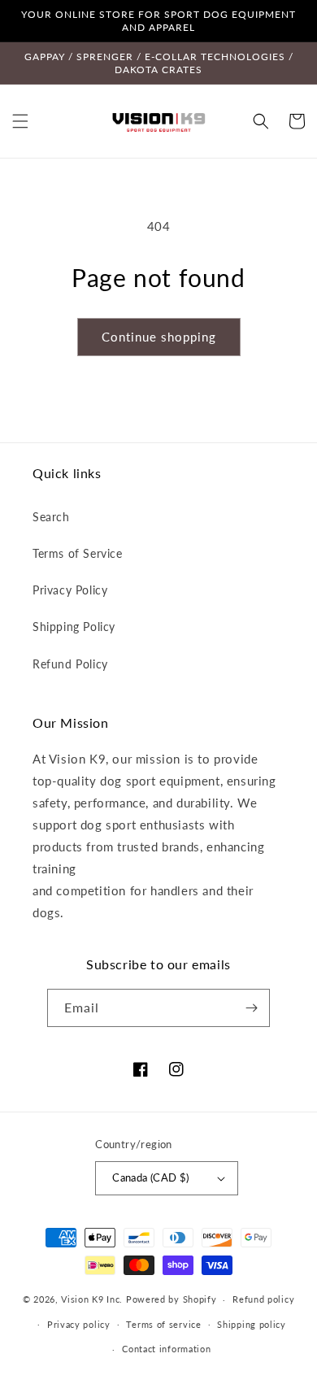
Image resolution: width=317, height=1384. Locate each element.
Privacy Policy (70, 590)
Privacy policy (79, 1324)
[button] (20, 121)
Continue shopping (159, 336)
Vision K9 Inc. (92, 1299)
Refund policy (263, 1299)
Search (51, 517)
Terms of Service (78, 553)
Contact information (166, 1348)
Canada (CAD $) (150, 1177)
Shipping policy (251, 1324)
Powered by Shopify (171, 1299)
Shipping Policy (74, 626)
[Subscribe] (251, 1008)
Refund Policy (70, 664)
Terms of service (163, 1324)
